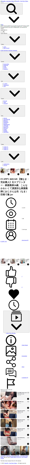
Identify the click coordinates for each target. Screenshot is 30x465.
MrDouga (5, 120)
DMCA (15, 457)
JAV (2, 81)
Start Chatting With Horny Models (7, 170)
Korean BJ (5, 65)
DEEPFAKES (6, 124)
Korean (2, 61)
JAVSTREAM (6, 119)
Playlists (10, 50)
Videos (2, 44)
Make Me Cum (17, 170)
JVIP (4, 50)
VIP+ (2, 167)
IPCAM (5, 101)
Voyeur (2, 98)
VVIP (2, 161)
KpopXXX (5, 127)
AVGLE (5, 165)
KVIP (2, 50)
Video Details (24, 345)
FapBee (5, 129)
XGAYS (5, 123)
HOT (7, 50)
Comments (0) (24, 377)
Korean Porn (6, 64)
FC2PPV (5, 83)
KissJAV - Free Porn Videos (10, 463)
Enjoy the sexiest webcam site (27, 170)
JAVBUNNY (6, 164)
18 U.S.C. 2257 (20, 457)
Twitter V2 (5, 148)
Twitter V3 (5, 149)
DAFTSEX (6, 132)
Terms (11, 457)
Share (22, 366)
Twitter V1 (5, 146)
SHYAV (5, 118)
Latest (4, 46)
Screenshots (24, 356)
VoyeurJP (5, 103)
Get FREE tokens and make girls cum (22, 393)
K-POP (5, 67)
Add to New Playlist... (11, 333)
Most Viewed (6, 48)
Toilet (4, 102)
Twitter (2, 144)
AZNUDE (5, 125)
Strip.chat (7, 172)
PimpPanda (5, 122)
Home (2, 457)
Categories (14, 50)
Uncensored (6, 85)
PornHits (5, 130)
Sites (2, 115)
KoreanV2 (5, 69)
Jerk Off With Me (7, 260)
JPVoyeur (5, 128)
